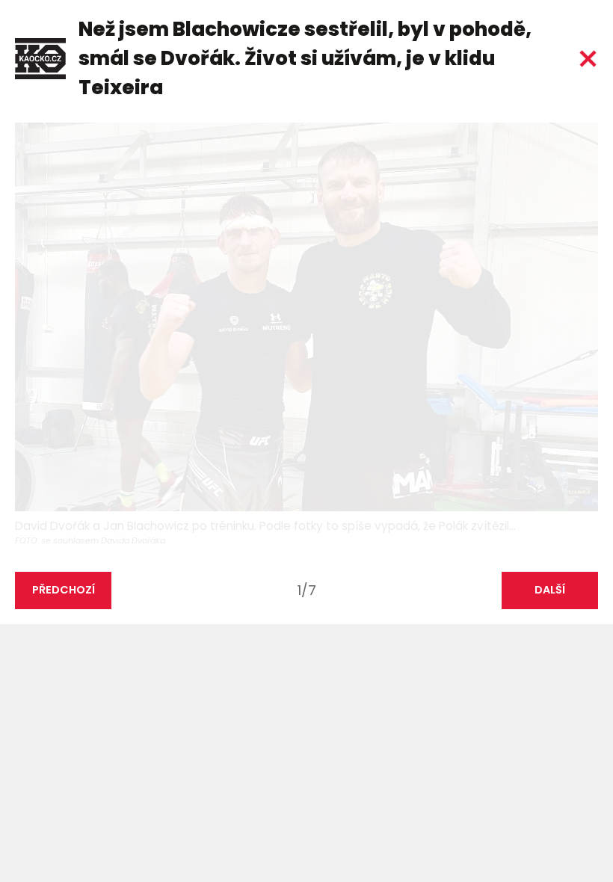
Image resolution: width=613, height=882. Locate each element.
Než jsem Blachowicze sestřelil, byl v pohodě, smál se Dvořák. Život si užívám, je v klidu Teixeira (305, 58)
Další (550, 589)
